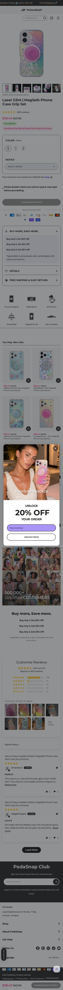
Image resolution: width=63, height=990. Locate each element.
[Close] (55, 448)
